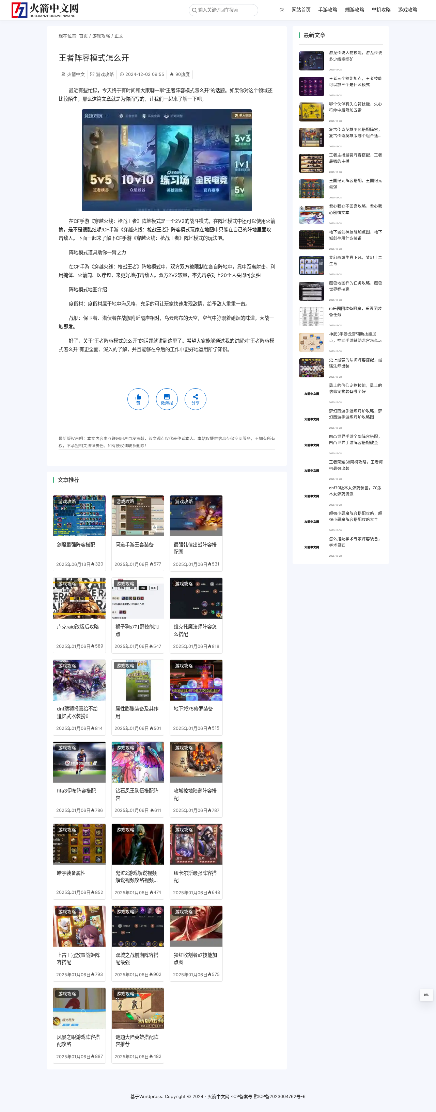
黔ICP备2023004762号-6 (280, 1096)
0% (426, 995)
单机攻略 (381, 10)
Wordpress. (151, 1096)
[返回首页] (48, 9)
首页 (83, 35)
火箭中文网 (218, 1096)
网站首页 (301, 10)
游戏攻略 (407, 10)
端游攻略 (354, 10)
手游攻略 (327, 10)
